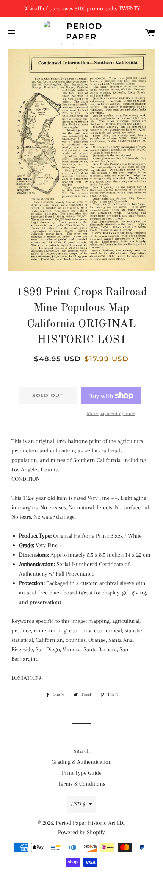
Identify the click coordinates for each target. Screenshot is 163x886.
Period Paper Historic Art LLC (90, 822)
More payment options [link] (111, 413)
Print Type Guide (82, 772)
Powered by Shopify (81, 832)
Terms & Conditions (81, 783)
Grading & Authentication (82, 761)
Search (82, 750)
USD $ (78, 804)
